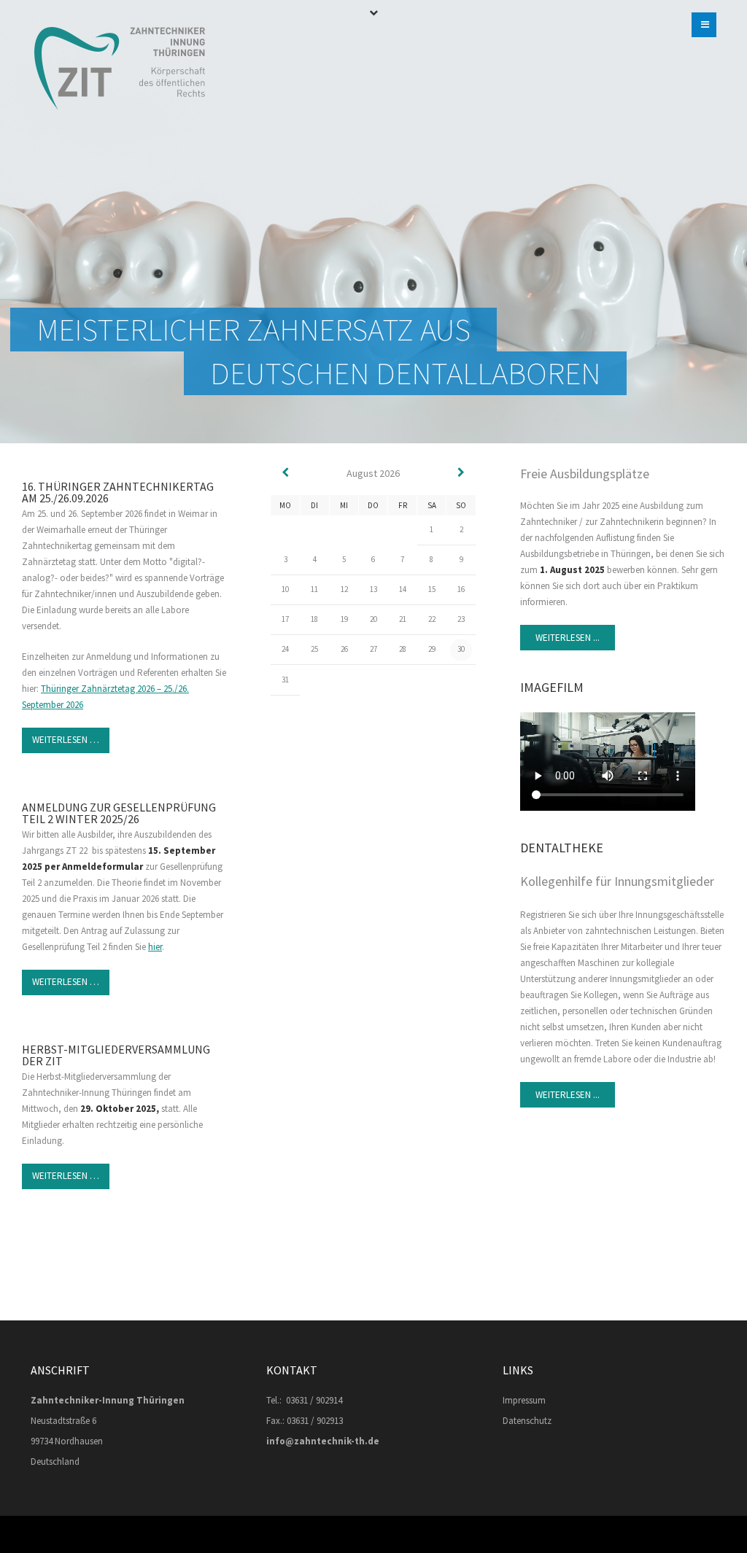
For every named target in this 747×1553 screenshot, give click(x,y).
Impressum (524, 1400)
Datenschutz (527, 1420)
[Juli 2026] (285, 473)
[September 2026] (461, 473)
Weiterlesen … (65, 739)
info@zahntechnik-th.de (322, 1441)
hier (155, 947)
